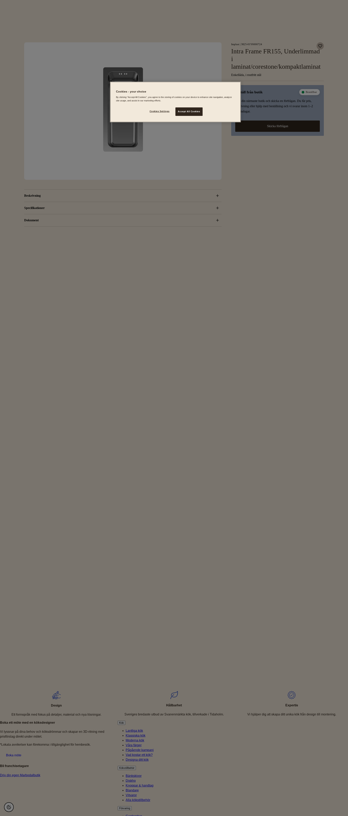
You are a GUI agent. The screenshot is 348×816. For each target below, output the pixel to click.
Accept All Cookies (189, 111)
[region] (175, 102)
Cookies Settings (160, 111)
